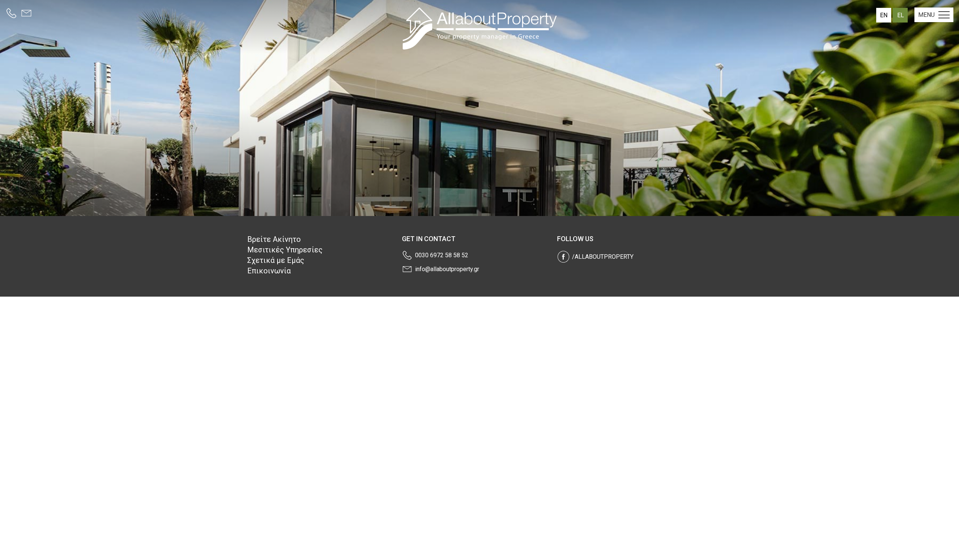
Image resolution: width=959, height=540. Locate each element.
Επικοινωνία (269, 270)
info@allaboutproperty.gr (447, 269)
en (883, 15)
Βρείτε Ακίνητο (274, 239)
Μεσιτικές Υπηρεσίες (285, 249)
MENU (926, 14)
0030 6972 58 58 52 (441, 255)
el (900, 15)
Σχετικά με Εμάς (275, 260)
